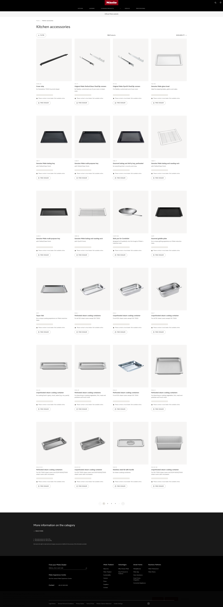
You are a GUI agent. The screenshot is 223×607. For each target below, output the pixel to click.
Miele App (136, 572)
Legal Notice (6, 605)
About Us (106, 568)
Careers (105, 578)
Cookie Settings (185, 599)
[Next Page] (123, 503)
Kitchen (80, 8)
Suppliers (106, 584)
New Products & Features (123, 572)
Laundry (92, 8)
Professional (140, 8)
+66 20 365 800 (63, 585)
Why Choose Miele (123, 568)
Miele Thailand (107, 572)
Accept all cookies (158, 599)
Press (105, 581)
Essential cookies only (171, 599)
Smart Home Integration (136, 579)
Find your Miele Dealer (57, 565)
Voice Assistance (138, 575)
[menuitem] (81, 8)
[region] (111, 599)
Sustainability (107, 575)
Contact (105, 587)
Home (38, 20)
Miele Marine (152, 572)
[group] (54, 74)
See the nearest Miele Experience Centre (60, 578)
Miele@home (137, 568)
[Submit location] (86, 568)
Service (127, 8)
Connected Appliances (139, 583)
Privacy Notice (13, 605)
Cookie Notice (21, 605)
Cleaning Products (107, 8)
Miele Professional (153, 568)
